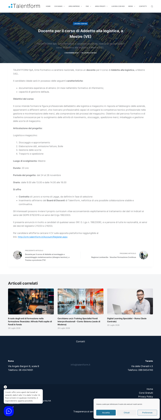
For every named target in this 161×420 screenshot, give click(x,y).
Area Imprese (74, 6)
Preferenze (147, 412)
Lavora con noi (118, 6)
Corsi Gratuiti (146, 392)
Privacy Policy (145, 396)
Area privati (100, 6)
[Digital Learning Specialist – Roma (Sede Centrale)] (130, 301)
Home (48, 6)
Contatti (143, 6)
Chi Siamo (58, 6)
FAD (87, 6)
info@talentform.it (80, 364)
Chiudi (127, 412)
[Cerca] (152, 6)
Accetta (106, 412)
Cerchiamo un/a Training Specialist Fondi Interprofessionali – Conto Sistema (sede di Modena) (79, 321)
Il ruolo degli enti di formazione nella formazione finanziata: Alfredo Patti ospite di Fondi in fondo (30, 321)
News (130, 6)
